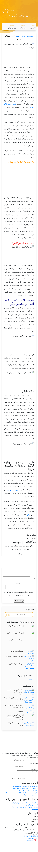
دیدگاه (19, 554)
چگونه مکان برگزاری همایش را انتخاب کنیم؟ (25, 788)
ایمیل (33, 578)
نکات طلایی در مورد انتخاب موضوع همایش (25, 786)
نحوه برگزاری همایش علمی (14, 723)
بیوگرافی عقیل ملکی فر (15, 626)
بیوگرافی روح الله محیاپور (15, 633)
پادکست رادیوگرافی (32, 805)
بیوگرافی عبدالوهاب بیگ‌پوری (14, 656)
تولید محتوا (35, 809)
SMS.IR (35, 819)
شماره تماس (34, 763)
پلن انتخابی (34, 769)
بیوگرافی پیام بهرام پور (16, 639)
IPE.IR (36, 817)
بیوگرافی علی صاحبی (16, 651)
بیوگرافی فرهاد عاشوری (15, 664)
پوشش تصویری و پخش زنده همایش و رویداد (25, 807)
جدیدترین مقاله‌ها (20, 36)
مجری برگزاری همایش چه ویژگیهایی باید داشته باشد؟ (22, 792)
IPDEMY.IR (34, 821)
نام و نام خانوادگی (32, 757)
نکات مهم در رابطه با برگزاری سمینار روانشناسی (23, 790)
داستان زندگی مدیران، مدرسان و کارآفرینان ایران (23, 802)
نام (32, 573)
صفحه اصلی (29, 36)
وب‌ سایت (19, 583)
